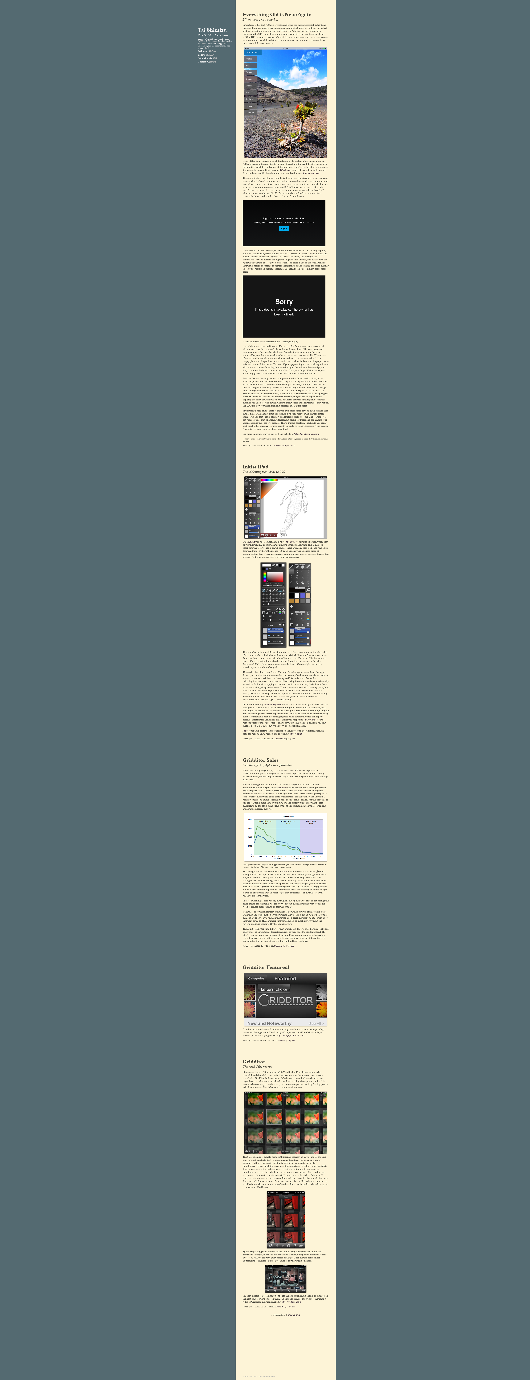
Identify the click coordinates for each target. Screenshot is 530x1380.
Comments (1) (279, 946)
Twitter (212, 51)
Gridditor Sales (261, 760)
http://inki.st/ (296, 734)
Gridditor (201, 41)
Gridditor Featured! (266, 967)
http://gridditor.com (291, 1302)
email (213, 62)
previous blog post (272, 705)
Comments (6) (280, 446)
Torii (207, 48)
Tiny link (291, 446)
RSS (214, 58)
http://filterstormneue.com (306, 434)
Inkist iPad (256, 467)
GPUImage (285, 170)
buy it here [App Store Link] (290, 1035)
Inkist (203, 44)
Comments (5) (280, 1307)
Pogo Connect (311, 720)
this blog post (292, 542)
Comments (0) (280, 1040)
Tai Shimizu (212, 30)
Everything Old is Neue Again (277, 14)
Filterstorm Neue (311, 173)
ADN (211, 55)
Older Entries (294, 1315)
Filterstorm (212, 41)
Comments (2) (280, 739)
